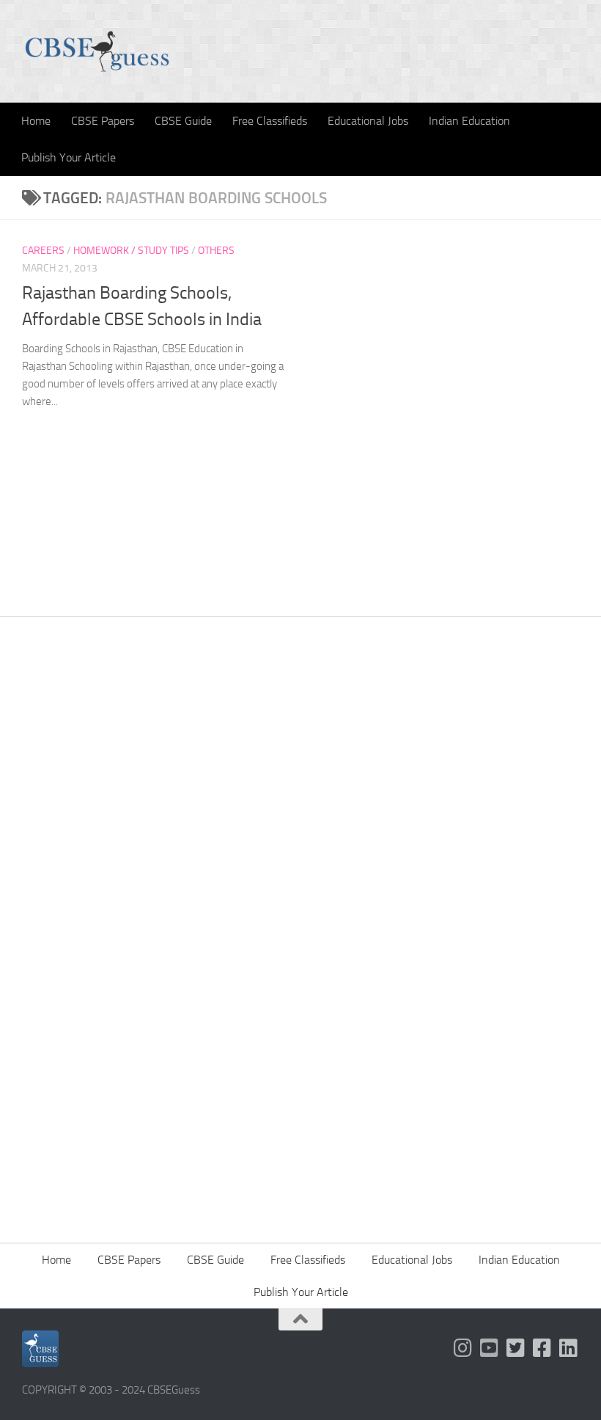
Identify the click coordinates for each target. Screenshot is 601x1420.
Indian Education (469, 121)
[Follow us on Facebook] (542, 1348)
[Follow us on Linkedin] (568, 1348)
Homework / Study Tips (131, 250)
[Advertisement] (300, 805)
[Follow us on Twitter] (516, 1348)
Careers (43, 250)
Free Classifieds (269, 121)
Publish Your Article (68, 157)
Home (36, 121)
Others (216, 250)
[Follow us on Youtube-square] (489, 1348)
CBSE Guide (183, 121)
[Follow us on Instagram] (463, 1348)
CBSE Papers (102, 121)
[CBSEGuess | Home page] (97, 51)
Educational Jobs (368, 121)
